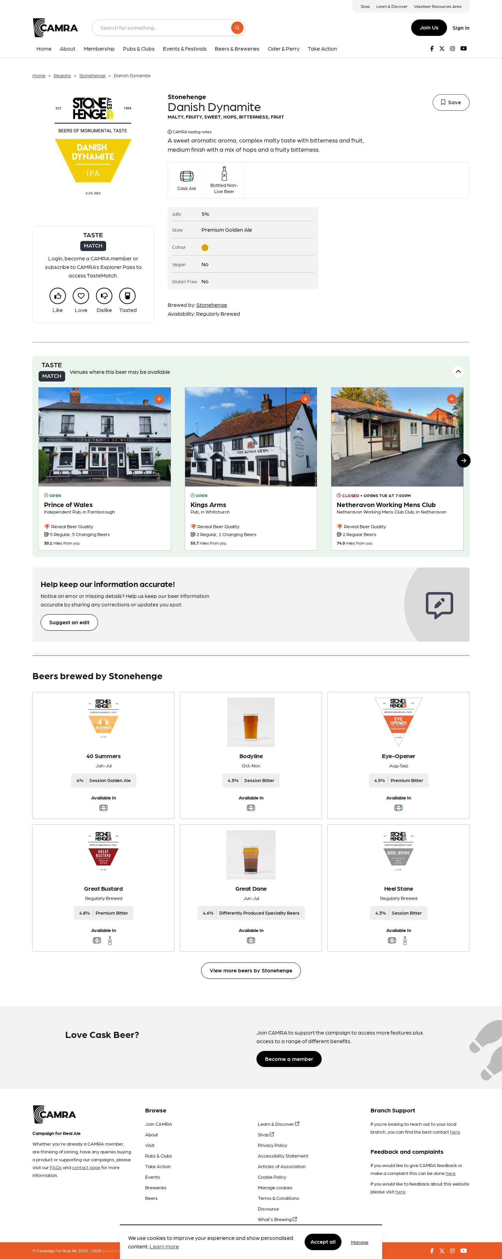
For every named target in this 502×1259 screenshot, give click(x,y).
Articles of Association (282, 1166)
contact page (86, 1167)
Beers (151, 1198)
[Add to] (159, 399)
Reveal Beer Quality (71, 526)
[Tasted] (127, 296)
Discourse (268, 1208)
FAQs (56, 1167)
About (151, 1134)
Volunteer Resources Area (437, 6)
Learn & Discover (391, 6)
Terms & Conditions (278, 1198)
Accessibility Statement (283, 1155)
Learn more (164, 1246)
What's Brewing (275, 1219)
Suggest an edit (69, 622)
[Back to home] (55, 27)
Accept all (323, 1242)
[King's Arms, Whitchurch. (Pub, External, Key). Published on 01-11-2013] (251, 469)
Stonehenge (92, 75)
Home (38, 75)
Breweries (156, 1187)
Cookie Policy (272, 1176)
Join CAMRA (158, 1123)
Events (152, 1176)
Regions (62, 75)
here (455, 1131)
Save (454, 102)
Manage (359, 1242)
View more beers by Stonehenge (251, 970)
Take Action (158, 1166)
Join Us (429, 27)
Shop (365, 6)
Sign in (461, 27)
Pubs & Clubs (158, 1155)
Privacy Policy (272, 1145)
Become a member (289, 1058)
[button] (464, 460)
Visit (149, 1145)
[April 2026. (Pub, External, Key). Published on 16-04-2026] (105, 469)
